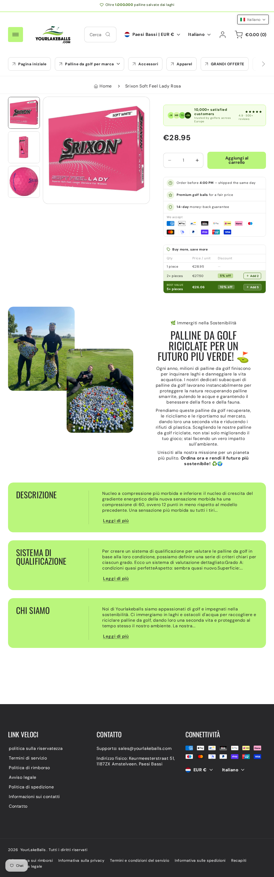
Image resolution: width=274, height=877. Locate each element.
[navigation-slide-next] (256, 64)
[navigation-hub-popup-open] (15, 34)
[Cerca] (108, 34)
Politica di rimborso (29, 767)
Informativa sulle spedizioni (200, 860)
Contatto (18, 806)
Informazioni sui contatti (34, 796)
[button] (89, 64)
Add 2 (254, 276)
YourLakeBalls (33, 849)
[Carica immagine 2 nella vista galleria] (24, 147)
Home (106, 86)
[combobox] (100, 34)
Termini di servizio (28, 758)
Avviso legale (22, 777)
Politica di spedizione (31, 787)
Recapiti (238, 860)
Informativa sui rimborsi (31, 860)
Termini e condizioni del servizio (139, 860)
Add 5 (254, 287)
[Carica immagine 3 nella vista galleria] (24, 182)
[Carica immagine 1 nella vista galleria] (24, 113)
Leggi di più (116, 520)
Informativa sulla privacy (81, 860)
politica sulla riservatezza (36, 748)
